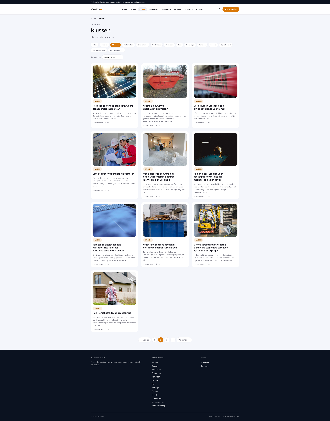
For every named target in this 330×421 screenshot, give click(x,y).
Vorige (146, 340)
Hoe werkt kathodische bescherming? (113, 312)
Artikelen (199, 9)
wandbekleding (116, 50)
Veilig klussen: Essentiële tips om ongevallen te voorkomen (209, 107)
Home (124, 9)
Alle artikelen (231, 9)
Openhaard (226, 45)
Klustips (99, 9)
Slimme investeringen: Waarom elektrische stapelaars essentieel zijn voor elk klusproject (211, 247)
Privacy (204, 366)
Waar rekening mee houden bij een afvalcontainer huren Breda (160, 246)
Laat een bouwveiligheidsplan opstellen (113, 173)
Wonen (133, 9)
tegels (213, 45)
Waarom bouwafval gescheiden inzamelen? (155, 107)
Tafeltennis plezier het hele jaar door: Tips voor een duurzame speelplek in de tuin (108, 247)
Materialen (153, 9)
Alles (95, 45)
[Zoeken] (219, 9)
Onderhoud (166, 9)
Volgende (183, 340)
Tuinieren (189, 9)
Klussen (142, 9)
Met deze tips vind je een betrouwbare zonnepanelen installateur (113, 107)
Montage (190, 45)
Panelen (202, 45)
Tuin (179, 45)
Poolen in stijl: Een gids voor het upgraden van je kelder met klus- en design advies (208, 176)
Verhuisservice (99, 50)
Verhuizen (178, 9)
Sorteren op (96, 57)
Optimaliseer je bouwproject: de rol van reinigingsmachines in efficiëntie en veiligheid (158, 176)
